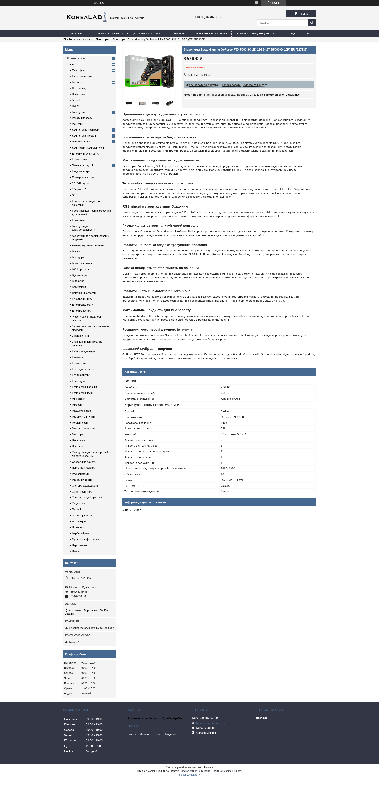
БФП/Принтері (80, 269)
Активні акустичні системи (88, 245)
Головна (77, 33)
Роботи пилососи (82, 117)
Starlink (76, 100)
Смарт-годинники (82, 76)
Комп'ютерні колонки (84, 386)
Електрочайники (81, 310)
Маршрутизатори (82, 410)
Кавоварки (78, 357)
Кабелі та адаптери (83, 351)
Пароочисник (79, 545)
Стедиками (78, 503)
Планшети (78, 527)
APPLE (76, 64)
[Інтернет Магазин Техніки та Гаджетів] (85, 25)
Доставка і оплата (146, 33)
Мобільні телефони (83, 428)
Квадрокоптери (81, 171)
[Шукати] (312, 22)
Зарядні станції (81, 335)
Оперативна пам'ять (84, 461)
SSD (74, 195)
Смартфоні (78, 70)
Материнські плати (83, 416)
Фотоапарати (79, 521)
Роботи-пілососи (82, 479)
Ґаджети (77, 82)
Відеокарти (102, 39)
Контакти (178, 33)
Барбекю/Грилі (80, 533)
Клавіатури (78, 381)
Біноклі (76, 251)
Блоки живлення (82, 263)
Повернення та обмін (211, 33)
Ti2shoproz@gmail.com (82, 587)
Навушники (78, 94)
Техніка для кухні (82, 165)
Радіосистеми (80, 473)
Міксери (77, 404)
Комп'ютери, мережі (84, 135)
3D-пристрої (79, 189)
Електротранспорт (83, 177)
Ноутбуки (77, 446)
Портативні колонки (83, 467)
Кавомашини (79, 159)
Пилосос (77, 551)
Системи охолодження (85, 485)
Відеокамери (79, 275)
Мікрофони (78, 398)
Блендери (78, 257)
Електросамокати (82, 304)
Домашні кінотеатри (84, 292)
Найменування (76, 58)
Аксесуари (78, 112)
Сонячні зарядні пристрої (87, 497)
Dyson (75, 105)
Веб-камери (79, 286)
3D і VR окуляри (81, 183)
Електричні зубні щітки (85, 153)
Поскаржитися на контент (195, 771)
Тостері (76, 509)
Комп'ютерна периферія (86, 129)
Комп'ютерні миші (82, 392)
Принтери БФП (81, 141)
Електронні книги (82, 298)
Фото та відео (80, 88)
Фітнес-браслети (82, 515)
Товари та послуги (109, 33)
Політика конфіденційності (255, 33)
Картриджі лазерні (83, 369)
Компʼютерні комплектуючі (88, 147)
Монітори (77, 123)
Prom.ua (208, 767)
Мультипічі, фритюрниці (86, 539)
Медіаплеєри (80, 422)
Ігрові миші (78, 220)
